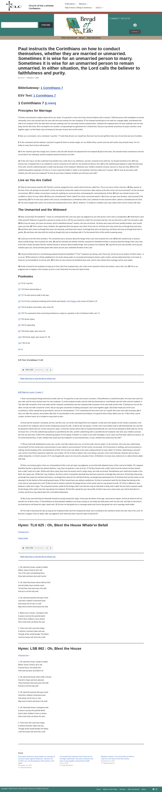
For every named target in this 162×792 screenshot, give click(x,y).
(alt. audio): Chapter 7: (30, 392)
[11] (19, 343)
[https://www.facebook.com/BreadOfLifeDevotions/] (135, 26)
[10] (19, 337)
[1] (19, 283)
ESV (20, 349)
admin (22, 78)
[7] (19, 319)
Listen (50, 103)
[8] (19, 325)
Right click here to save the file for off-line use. (38, 378)
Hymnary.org (23, 532)
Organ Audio (23, 538)
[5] (19, 307)
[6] (19, 313)
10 (75, 253)
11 (81, 253)
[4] (19, 301)
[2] (19, 289)
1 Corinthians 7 (52, 88)
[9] (19, 331)
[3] (19, 295)
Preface (73, 301)
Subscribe (46, 25)
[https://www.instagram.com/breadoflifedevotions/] (156, 789)
